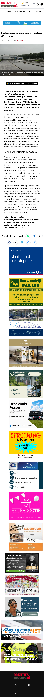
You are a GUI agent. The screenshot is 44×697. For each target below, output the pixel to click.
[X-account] (15, 685)
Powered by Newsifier (22, 694)
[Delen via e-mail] (34, 242)
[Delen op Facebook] (9, 242)
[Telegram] (22, 242)
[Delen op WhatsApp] (27, 236)
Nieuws (8, 12)
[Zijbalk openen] (1, 11)
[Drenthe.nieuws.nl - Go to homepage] (22, 676)
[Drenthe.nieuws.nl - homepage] (9, 4)
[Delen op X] (15, 242)
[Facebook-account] (22, 685)
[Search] (34, 4)
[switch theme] (37, 4)
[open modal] (41, 4)
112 (30, 12)
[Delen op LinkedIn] (34, 236)
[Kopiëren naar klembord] (28, 242)
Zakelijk (37, 12)
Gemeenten (19, 12)
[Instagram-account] (28, 685)
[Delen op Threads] (40, 236)
